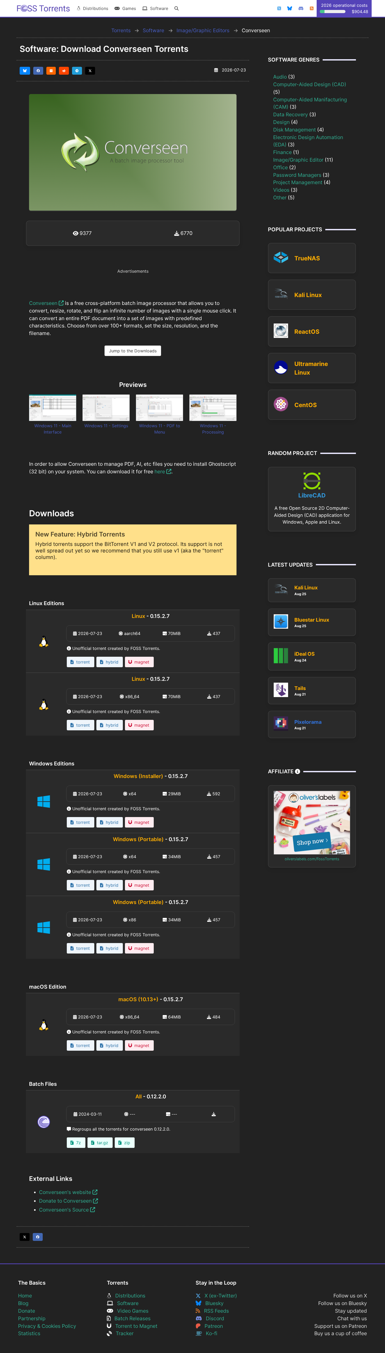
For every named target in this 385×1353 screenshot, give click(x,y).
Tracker (123, 1333)
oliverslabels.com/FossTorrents (312, 859)
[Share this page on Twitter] (90, 71)
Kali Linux (308, 294)
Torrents (121, 30)
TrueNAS (307, 258)
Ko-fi (209, 1333)
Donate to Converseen (66, 1201)
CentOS (305, 404)
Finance (282, 152)
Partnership (32, 1318)
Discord (213, 1318)
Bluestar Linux (311, 620)
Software (157, 8)
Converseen (44, 303)
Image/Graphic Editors (203, 30)
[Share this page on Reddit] (64, 71)
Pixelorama (308, 722)
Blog (23, 1303)
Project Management (297, 182)
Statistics (29, 1333)
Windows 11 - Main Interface (52, 429)
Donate (26, 1311)
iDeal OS (304, 654)
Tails (300, 688)
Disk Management (294, 130)
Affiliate (281, 771)
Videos (281, 190)
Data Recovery (290, 114)
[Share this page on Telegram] (77, 71)
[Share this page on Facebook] (38, 71)
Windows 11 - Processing (213, 429)
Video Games (130, 1311)
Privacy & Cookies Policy (47, 1326)
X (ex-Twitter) (219, 1295)
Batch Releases (131, 1318)
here (160, 471)
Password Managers (297, 175)
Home (25, 1295)
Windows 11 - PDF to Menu (159, 429)
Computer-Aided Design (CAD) (309, 84)
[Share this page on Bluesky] (25, 71)
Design (281, 122)
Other (280, 197)
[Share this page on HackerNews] (51, 71)
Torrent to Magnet (134, 1326)
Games (128, 8)
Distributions (94, 8)
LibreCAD (312, 495)
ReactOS (307, 331)
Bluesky (212, 1303)
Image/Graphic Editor (298, 160)
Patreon (212, 1326)
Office (280, 167)
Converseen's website (65, 1192)
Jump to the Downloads (133, 350)
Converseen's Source (64, 1210)
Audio (280, 77)
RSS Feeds (214, 1311)
